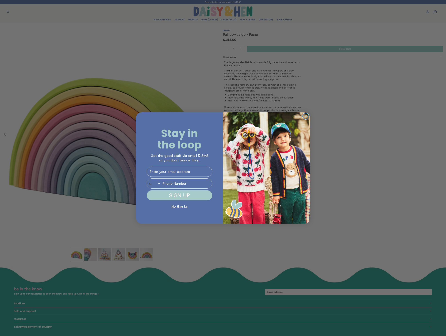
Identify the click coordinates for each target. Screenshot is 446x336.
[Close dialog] (306, 116)
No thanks (179, 206)
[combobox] (154, 183)
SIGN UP (179, 195)
